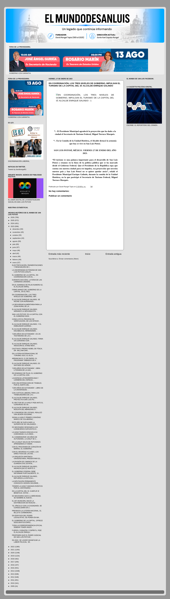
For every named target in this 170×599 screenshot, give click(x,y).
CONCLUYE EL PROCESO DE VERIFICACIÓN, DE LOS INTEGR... (26, 320)
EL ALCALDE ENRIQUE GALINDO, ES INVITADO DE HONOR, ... (26, 364)
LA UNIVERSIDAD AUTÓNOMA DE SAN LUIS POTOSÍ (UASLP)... (26, 271)
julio (14, 244)
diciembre (16, 229)
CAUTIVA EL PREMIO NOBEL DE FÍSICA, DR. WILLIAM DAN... (27, 349)
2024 (13, 223)
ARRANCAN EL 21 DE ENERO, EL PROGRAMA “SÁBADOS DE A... (24, 359)
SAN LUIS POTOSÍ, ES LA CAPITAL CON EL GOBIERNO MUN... (27, 315)
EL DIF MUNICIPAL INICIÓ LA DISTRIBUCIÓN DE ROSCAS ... (24, 502)
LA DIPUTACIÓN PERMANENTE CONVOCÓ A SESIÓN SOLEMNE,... (26, 482)
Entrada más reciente (59, 254)
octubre (15, 235)
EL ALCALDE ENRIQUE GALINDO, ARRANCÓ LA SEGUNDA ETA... (24, 310)
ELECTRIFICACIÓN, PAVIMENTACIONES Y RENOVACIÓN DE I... (27, 266)
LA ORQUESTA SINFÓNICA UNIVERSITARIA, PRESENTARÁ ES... (26, 457)
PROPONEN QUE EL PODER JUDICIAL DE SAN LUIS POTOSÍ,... (26, 536)
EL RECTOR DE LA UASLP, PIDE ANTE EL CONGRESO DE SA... (27, 403)
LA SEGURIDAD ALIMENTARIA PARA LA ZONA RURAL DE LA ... (27, 305)
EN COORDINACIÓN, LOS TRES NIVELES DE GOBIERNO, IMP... (24, 295)
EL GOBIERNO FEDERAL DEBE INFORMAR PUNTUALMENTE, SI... (26, 472)
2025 (13, 220)
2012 (13, 577)
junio (14, 247)
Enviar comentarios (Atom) (69, 259)
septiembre (16, 238)
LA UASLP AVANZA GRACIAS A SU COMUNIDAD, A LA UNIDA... (24, 433)
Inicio (87, 254)
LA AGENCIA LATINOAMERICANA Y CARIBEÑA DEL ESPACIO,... (25, 379)
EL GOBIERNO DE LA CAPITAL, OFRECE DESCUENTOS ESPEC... (27, 521)
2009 (13, 586)
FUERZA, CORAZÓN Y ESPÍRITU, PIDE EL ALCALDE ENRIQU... (27, 531)
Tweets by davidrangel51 (17, 169)
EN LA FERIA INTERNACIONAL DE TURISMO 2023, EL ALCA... (25, 354)
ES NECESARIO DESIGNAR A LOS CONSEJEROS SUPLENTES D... (25, 428)
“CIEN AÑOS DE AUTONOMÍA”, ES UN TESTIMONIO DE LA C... (26, 335)
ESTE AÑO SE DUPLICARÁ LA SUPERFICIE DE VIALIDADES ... (25, 423)
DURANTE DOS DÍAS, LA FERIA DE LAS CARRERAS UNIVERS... (27, 281)
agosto (15, 241)
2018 (13, 559)
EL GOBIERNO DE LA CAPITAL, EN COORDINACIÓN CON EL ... (25, 276)
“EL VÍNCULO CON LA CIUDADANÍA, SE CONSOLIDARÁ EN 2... (27, 507)
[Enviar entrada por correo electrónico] (91, 187)
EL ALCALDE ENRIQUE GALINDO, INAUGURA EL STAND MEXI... (24, 345)
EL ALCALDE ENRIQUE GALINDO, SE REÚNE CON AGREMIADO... (26, 300)
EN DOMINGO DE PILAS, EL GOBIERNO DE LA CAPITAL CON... (27, 374)
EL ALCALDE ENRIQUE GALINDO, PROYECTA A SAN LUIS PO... (24, 398)
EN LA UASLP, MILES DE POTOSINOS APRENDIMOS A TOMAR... (26, 443)
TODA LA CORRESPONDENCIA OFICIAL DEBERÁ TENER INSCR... (27, 526)
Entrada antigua (113, 254)
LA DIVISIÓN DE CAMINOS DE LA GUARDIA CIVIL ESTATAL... (24, 462)
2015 (13, 568)
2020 (13, 553)
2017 (13, 562)
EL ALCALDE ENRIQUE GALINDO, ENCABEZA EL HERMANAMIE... (24, 330)
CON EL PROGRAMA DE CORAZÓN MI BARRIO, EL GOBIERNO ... (26, 448)
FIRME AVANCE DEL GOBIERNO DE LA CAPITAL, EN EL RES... (26, 290)
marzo (15, 256)
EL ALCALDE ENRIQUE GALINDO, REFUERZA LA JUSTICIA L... (24, 477)
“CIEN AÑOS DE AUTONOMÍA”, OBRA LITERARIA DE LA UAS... (26, 369)
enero (14, 262)
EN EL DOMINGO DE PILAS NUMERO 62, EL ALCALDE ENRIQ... (27, 286)
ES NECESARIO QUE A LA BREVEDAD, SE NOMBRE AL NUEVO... (26, 497)
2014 (13, 571)
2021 (13, 550)
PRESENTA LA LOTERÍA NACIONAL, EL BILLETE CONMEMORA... (26, 511)
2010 (13, 583)
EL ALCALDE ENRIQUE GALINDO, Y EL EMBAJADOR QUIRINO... (26, 325)
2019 (13, 556)
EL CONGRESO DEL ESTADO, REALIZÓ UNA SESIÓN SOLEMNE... (27, 413)
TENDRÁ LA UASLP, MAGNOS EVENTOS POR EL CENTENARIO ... (27, 487)
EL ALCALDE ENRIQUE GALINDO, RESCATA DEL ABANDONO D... (24, 408)
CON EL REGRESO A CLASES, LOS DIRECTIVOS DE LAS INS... (25, 453)
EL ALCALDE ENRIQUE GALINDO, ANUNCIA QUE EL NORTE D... (24, 467)
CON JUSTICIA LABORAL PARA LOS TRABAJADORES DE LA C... (25, 394)
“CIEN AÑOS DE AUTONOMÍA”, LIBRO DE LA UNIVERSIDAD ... (27, 389)
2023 (13, 226)
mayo (14, 250)
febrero (15, 259)
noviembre (16, 232)
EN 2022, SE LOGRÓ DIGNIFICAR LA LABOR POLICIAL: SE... (26, 541)
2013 (13, 574)
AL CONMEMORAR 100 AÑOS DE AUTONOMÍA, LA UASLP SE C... (25, 438)
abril (14, 253)
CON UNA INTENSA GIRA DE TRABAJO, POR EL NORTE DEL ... (27, 384)
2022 (13, 547)
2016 (13, 565)
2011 (13, 580)
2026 (13, 217)
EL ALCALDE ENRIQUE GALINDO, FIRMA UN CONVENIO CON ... (27, 340)
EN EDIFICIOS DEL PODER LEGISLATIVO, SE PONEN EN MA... (26, 516)
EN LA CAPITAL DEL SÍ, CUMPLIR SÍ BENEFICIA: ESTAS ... (25, 492)
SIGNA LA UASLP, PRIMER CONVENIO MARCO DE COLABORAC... (26, 418)
